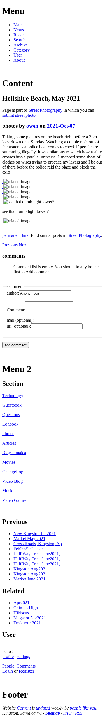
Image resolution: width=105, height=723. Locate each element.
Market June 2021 (29, 579)
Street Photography (45, 110)
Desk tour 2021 (27, 623)
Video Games (14, 500)
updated (43, 708)
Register (26, 671)
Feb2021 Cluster (28, 548)
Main (18, 24)
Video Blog (12, 481)
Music (7, 490)
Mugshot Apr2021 (29, 617)
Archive (20, 45)
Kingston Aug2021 (30, 568)
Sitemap (52, 713)
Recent (19, 34)
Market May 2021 (29, 538)
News (18, 29)
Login (7, 671)
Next (23, 244)
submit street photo (19, 115)
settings (23, 656)
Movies (8, 462)
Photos (8, 433)
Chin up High (25, 607)
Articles (9, 443)
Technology (12, 395)
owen (32, 126)
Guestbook (12, 405)
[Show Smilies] (76, 309)
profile (8, 656)
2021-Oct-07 (61, 126)
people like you (83, 708)
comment (15, 286)
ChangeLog (12, 471)
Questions (11, 414)
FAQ (67, 713)
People (8, 666)
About (19, 60)
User (17, 55)
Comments (26, 666)
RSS (78, 713)
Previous (10, 244)
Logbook (10, 424)
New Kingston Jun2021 (34, 533)
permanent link (15, 235)
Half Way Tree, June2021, (36, 553)
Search (19, 40)
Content (24, 708)
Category (21, 50)
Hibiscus (21, 612)
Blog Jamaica (14, 452)
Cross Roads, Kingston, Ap (37, 543)
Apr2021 (21, 602)
